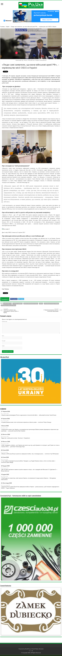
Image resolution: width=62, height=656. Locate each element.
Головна (2, 26)
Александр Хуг (7, 303)
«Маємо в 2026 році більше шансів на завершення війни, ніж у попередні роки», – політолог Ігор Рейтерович (30, 453)
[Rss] (29, 651)
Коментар (4, 321)
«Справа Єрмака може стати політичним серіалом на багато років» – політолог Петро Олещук (26, 422)
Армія (7, 26)
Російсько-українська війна (8, 305)
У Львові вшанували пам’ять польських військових (51, 310)
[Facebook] (30, 651)
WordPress (28, 648)
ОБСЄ (41, 303)
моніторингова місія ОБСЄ (31, 303)
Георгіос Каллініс (17, 303)
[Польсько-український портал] (31, 5)
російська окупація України (51, 303)
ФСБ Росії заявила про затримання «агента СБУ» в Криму (11, 310)
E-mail (3, 340)
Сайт (3, 345)
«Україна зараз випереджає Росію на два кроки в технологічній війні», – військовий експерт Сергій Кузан (28, 415)
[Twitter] (32, 651)
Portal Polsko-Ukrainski (37, 648)
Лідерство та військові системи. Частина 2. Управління (15, 438)
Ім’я (3, 335)
